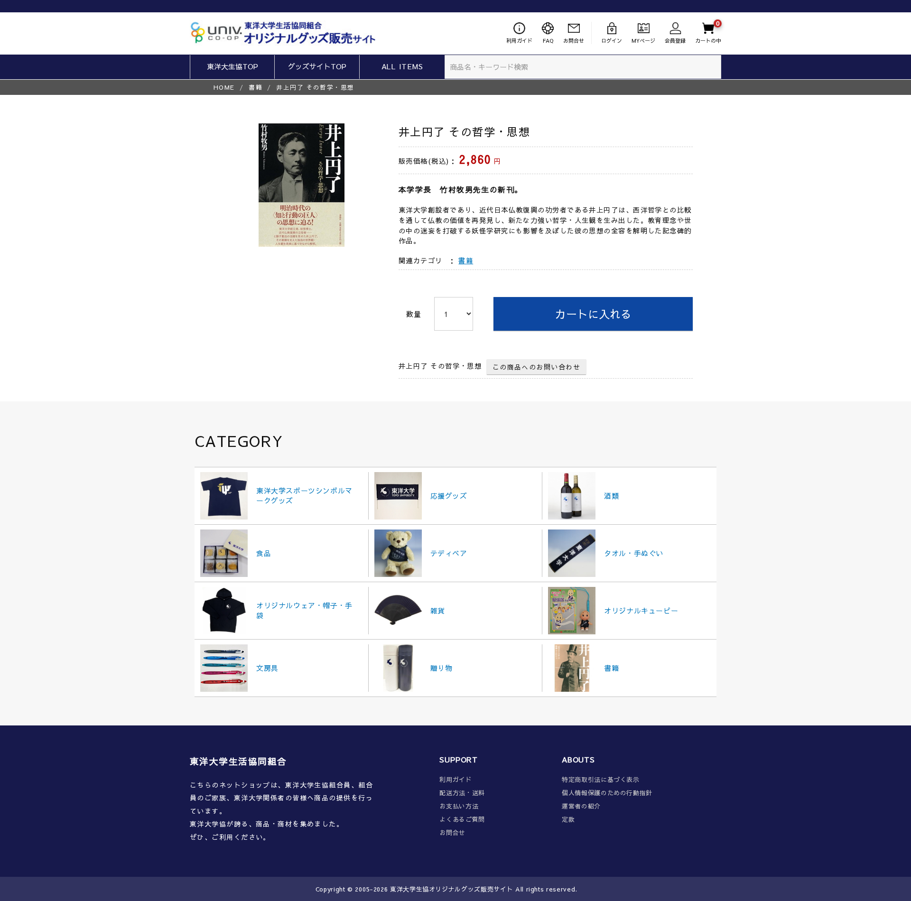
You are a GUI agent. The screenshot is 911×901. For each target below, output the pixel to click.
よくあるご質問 (462, 820)
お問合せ (452, 833)
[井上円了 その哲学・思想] (301, 185)
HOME (224, 87)
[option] (301, 185)
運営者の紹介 (581, 806)
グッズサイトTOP (317, 66)
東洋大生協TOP (232, 66)
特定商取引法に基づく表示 (601, 780)
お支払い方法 (458, 806)
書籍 (255, 87)
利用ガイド (455, 780)
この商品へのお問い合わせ (536, 367)
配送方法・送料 (462, 793)
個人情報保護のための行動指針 (607, 793)
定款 (568, 820)
